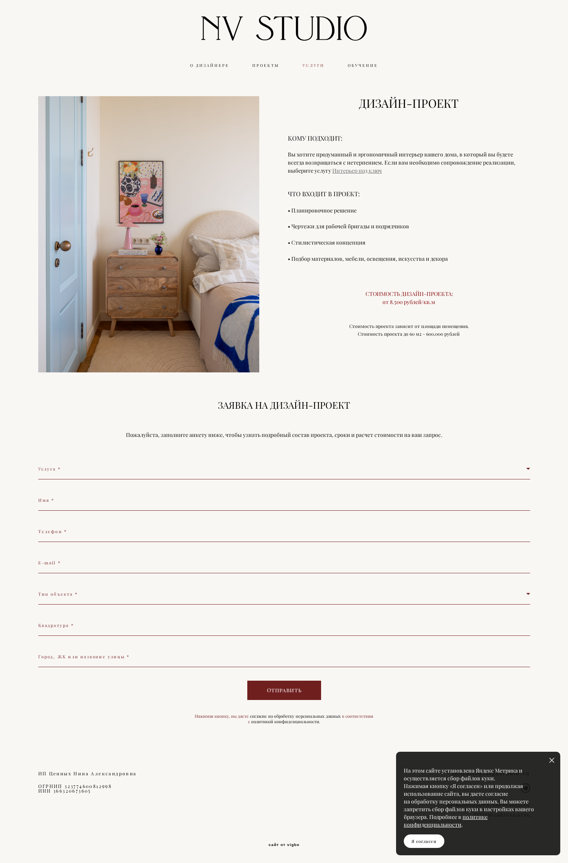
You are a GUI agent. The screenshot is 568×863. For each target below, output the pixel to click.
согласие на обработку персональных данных (295, 716)
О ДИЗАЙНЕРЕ (209, 65)
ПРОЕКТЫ (265, 65)
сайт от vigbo (284, 845)
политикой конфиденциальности (285, 721)
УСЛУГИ (314, 65)
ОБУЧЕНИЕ (363, 65)
